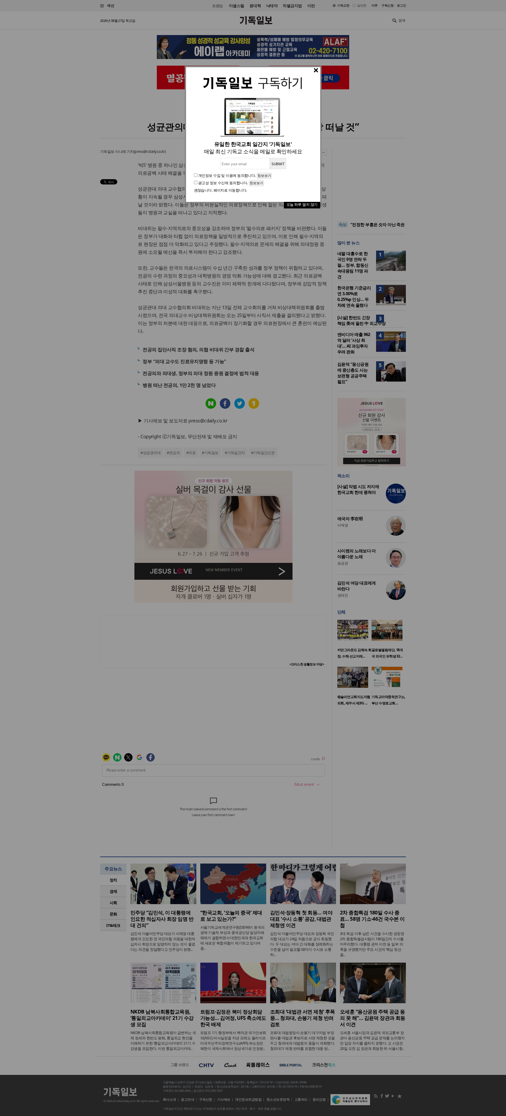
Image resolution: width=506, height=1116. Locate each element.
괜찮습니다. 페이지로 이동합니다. (220, 190)
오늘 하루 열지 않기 (302, 204)
